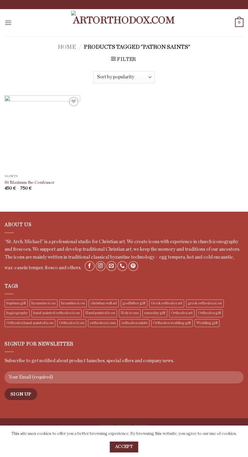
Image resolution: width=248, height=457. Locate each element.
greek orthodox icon (205, 303)
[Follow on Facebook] (90, 266)
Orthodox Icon (71, 323)
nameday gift (154, 313)
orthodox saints (134, 323)
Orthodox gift (209, 313)
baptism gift (16, 303)
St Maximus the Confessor (29, 182)
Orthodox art (182, 313)
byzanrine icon (43, 303)
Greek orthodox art (166, 303)
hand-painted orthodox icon (56, 313)
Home (67, 47)
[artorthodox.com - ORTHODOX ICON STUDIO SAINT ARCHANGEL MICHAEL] (124, 23)
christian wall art (103, 303)
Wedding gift (207, 323)
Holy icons (130, 313)
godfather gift (133, 303)
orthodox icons (103, 323)
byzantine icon (73, 303)
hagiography (17, 313)
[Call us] (122, 266)
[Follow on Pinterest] (133, 266)
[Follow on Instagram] (101, 266)
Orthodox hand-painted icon (30, 323)
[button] (8, 22)
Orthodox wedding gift (172, 323)
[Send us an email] (111, 266)
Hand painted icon (100, 313)
